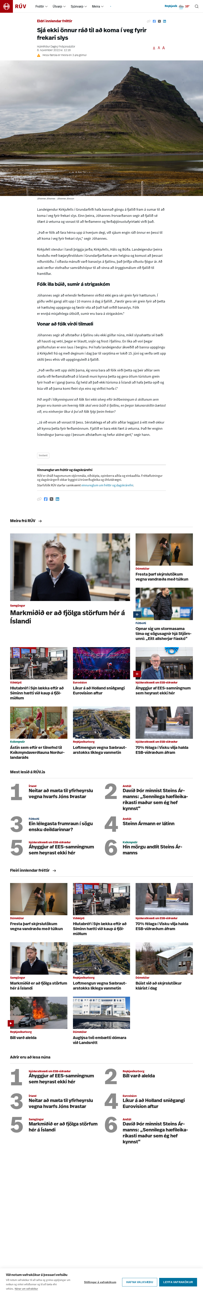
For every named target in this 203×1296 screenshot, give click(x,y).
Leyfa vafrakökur (178, 1282)
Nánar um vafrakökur (26, 1288)
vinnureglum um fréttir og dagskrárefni (107, 485)
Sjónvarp (77, 6)
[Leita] (196, 6)
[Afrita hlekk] (148, 21)
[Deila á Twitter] (159, 21)
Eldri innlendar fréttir (54, 21)
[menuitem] (46, 6)
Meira (96, 6)
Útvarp (57, 6)
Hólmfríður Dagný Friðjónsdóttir (56, 46)
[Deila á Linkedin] (164, 21)
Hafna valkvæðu (139, 1282)
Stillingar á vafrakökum (100, 1282)
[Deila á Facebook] (154, 21)
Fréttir (39, 6)
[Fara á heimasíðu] (16, 6)
